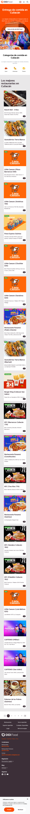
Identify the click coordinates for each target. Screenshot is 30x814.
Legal (7, 728)
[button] (15, 29)
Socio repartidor (22, 722)
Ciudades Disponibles (22, 725)
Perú (17, 738)
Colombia (4, 738)
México (13, 738)
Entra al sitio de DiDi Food (15, 29)
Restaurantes (7, 722)
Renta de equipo (22, 728)
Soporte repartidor (8, 725)
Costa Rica (9, 738)
